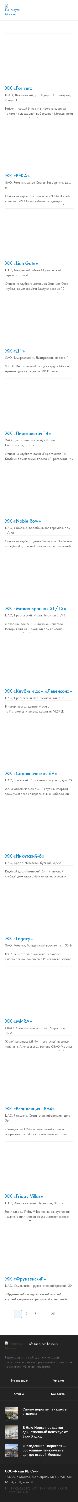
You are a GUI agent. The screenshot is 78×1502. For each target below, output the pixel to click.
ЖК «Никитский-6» (24, 856)
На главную (19, 1380)
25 (53, 1313)
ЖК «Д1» (15, 351)
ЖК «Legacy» (19, 938)
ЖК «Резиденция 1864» (30, 1108)
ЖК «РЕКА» (17, 175)
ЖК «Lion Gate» (21, 263)
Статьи (19, 1394)
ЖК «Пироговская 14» (28, 433)
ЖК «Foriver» (18, 88)
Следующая (61, 1314)
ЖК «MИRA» (18, 1021)
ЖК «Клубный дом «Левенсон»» (38, 691)
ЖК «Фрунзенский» (25, 1279)
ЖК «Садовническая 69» (31, 773)
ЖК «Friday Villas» (24, 1196)
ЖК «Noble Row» (23, 521)
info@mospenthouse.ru (43, 1344)
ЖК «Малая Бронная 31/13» (35, 608)
